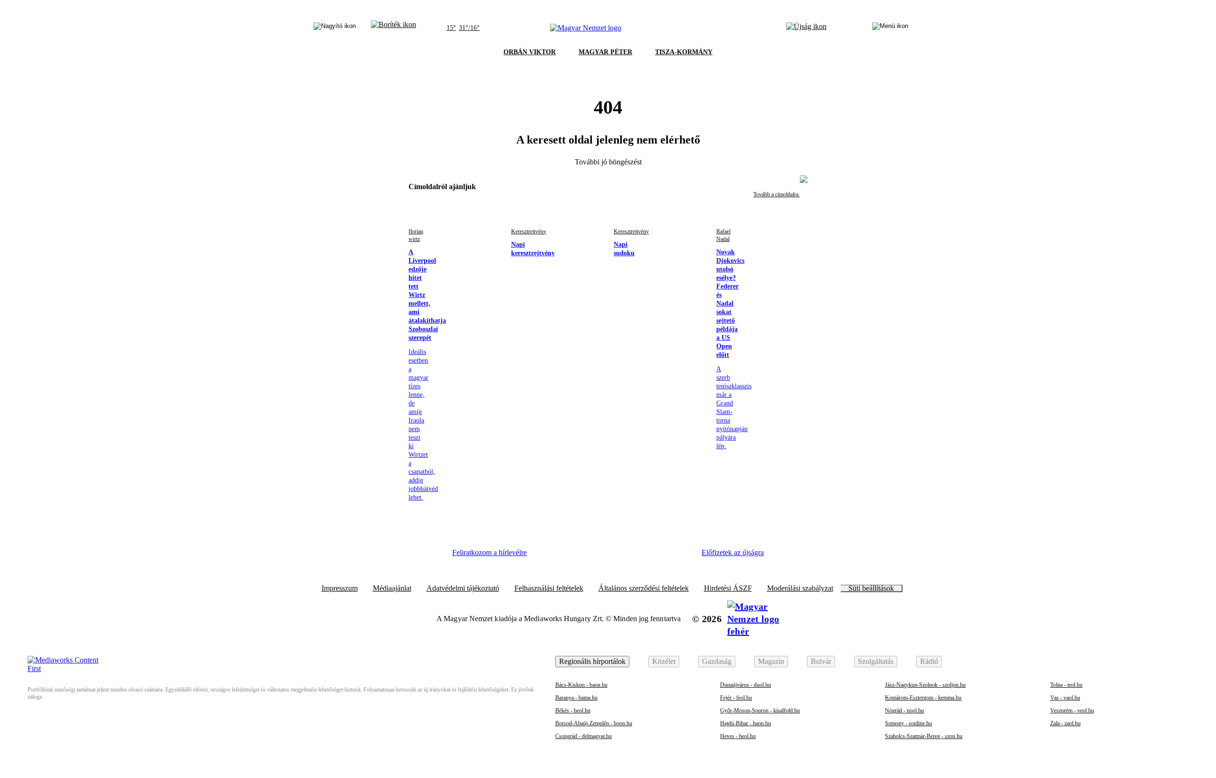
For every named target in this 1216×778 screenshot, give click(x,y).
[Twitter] (601, 556)
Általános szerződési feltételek (643, 588)
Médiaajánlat (392, 588)
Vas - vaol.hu (1065, 697)
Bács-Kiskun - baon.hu (581, 685)
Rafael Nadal (723, 235)
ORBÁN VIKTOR (530, 52)
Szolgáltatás (875, 661)
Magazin (771, 661)
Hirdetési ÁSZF (728, 588)
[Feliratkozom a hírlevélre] (393, 28)
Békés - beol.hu (572, 710)
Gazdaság (717, 661)
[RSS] (679, 556)
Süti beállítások (871, 588)
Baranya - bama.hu (576, 697)
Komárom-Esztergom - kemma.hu (923, 697)
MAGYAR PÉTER (605, 52)
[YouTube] (653, 556)
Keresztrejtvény (528, 231)
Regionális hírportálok (592, 661)
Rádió (929, 661)
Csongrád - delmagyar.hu (583, 736)
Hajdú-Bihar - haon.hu (745, 723)
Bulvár (821, 661)
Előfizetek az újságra (733, 552)
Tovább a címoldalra (776, 194)
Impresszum (340, 588)
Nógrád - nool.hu (904, 710)
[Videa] (627, 556)
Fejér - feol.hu (736, 697)
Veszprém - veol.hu (1072, 710)
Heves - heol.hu (738, 736)
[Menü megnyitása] (890, 28)
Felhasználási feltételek (548, 588)
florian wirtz (415, 235)
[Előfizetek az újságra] (806, 28)
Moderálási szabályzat (800, 588)
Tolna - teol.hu (1066, 685)
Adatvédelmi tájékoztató (463, 588)
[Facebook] (549, 556)
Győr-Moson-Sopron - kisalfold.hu (760, 710)
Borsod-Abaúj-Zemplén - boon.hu (593, 723)
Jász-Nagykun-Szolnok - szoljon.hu (925, 685)
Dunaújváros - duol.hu (745, 685)
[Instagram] (575, 556)
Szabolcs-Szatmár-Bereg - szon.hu (923, 736)
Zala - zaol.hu (1065, 723)
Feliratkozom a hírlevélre (489, 552)
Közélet (663, 661)
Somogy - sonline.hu (908, 723)
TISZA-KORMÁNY (683, 52)
